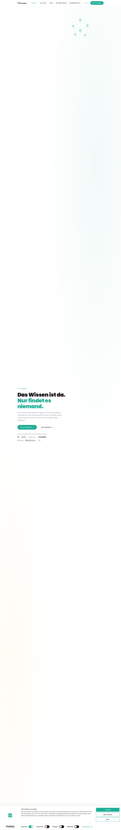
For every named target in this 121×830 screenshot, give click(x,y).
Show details (86, 826)
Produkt (33, 3)
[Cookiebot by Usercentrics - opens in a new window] (10, 827)
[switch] (47, 826)
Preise (51, 3)
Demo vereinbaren (26, 427)
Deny (107, 819)
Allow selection (107, 814)
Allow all (107, 809)
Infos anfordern (97, 3)
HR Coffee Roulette (61, 3)
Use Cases (43, 3)
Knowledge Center (74, 3)
